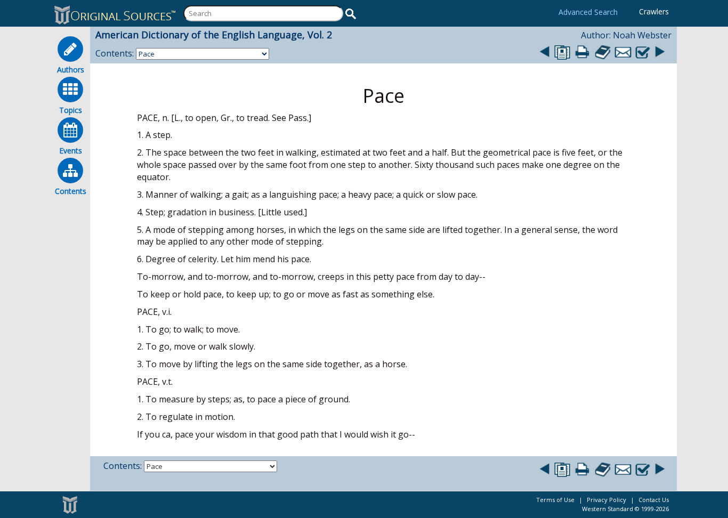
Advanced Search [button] (588, 12)
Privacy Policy (606, 500)
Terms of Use (555, 500)
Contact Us (653, 500)
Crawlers (654, 11)
